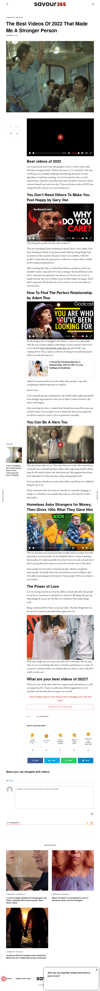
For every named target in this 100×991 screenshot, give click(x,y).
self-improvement (42, 716)
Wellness (19, 17)
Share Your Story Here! (60, 707)
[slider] (47, 153)
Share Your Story (58, 983)
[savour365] (50, 4)
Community (10, 17)
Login (10, 780)
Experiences (20, 894)
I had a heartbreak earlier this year (55, 348)
